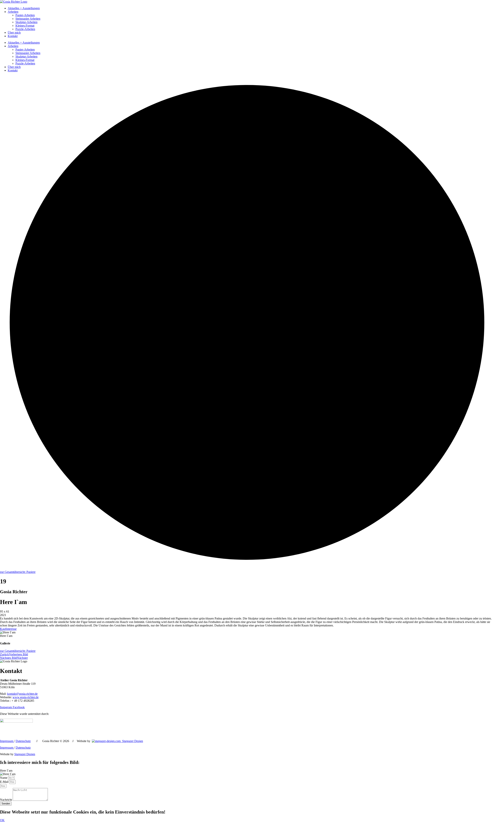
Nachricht (6, 799)
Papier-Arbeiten (25, 15)
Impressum (7, 741)
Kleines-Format (24, 25)
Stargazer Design (132, 741)
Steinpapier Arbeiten (27, 18)
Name (4, 777)
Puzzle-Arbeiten (25, 29)
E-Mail (4, 781)
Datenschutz (23, 741)
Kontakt (13, 36)
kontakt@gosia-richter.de (22, 693)
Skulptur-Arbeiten (26, 22)
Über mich (14, 32)
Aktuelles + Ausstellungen (24, 8)
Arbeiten (13, 11)
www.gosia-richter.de (26, 697)
